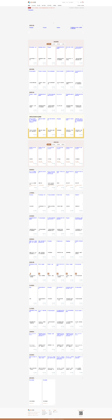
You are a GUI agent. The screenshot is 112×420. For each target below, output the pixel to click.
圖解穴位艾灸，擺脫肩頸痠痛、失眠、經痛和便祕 (33, 253)
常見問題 (50, 413)
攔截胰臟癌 (68, 252)
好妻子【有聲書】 (42, 275)
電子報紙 (49, 5)
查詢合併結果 (82, 7)
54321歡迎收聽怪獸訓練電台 (69, 322)
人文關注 (63, 44)
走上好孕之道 (59, 105)
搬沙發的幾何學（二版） (60, 299)
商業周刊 (31, 159)
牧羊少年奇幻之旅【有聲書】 (60, 276)
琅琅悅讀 (79, 5)
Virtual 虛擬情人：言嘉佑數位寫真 (78, 369)
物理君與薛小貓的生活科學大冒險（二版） (69, 300)
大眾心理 (53, 44)
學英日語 (53, 144)
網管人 (58, 183)
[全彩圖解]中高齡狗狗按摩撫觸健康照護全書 (60, 323)
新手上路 (50, 411)
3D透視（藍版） (60, 206)
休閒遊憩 (58, 144)
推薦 (29, 5)
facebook (56, 411)
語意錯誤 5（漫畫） (51, 345)
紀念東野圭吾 (72, 7)
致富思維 (49, 58)
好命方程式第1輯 (78, 275)
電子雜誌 (44, 5)
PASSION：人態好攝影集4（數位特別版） (69, 369)
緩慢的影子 (77, 206)
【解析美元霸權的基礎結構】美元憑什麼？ (78, 59)
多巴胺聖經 (50, 252)
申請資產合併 (77, 7)
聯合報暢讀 (45, 401)
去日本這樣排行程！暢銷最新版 (78, 83)
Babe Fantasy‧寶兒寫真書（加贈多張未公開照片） (51, 369)
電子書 (38, 5)
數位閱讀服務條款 (44, 413)
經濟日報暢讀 (32, 401)
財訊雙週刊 (77, 159)
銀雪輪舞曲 (59, 130)
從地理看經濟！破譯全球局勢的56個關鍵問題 (78, 230)
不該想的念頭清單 (78, 298)
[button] (29, 32)
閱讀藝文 (63, 144)
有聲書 (54, 5)
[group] (56, 16)
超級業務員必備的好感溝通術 (69, 106)
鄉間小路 (40, 183)
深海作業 (68, 206)
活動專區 (60, 5)
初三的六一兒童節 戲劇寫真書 (42, 322)
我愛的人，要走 (51, 275)
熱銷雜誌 (48, 144)
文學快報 (58, 44)
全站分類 (34, 5)
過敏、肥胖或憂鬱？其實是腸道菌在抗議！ (42, 253)
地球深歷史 (50, 298)
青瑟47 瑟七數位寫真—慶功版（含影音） (42, 369)
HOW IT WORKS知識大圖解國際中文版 (51, 184)
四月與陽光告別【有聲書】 (32, 276)
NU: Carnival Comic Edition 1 (33, 345)
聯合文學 (68, 183)
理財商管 (48, 44)
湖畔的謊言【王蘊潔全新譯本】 (69, 131)
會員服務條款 (44, 411)
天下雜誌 (49, 159)
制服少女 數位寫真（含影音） (33, 369)
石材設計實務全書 (33, 82)
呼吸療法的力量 (60, 252)
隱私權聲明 (43, 414)
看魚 (30, 298)
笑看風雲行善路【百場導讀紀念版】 (78, 107)
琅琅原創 (82, 5)
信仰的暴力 (32, 206)
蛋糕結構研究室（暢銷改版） (32, 322)
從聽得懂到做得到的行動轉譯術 (60, 59)
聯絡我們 (50, 414)
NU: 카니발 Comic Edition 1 (78, 345)
